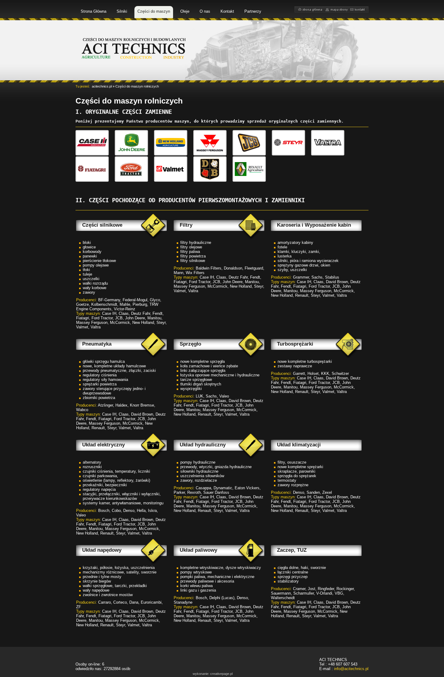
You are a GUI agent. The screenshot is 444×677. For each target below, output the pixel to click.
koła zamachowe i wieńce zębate (209, 366)
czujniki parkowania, (100, 476)
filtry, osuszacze (292, 462)
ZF (78, 607)
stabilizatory (288, 581)
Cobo (116, 510)
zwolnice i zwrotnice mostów (108, 594)
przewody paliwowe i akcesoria (207, 581)
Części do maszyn (153, 11)
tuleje (87, 274)
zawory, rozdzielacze (198, 480)
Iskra (152, 510)
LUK (199, 396)
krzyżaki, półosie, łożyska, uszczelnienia (119, 567)
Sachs (317, 277)
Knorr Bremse (142, 405)
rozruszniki (92, 467)
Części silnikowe (102, 225)
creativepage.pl (221, 673)
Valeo (224, 396)
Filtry (186, 225)
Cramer (299, 588)
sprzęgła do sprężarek (297, 476)
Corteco (120, 602)
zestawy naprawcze (295, 366)
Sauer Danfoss (216, 492)
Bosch (103, 510)
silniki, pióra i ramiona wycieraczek (308, 260)
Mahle (125, 304)
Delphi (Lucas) (221, 598)
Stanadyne (183, 602)
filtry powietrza (193, 256)
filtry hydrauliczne (195, 242)
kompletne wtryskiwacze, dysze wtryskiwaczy (220, 567)
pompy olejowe (96, 265)
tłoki (86, 269)
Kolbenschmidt (104, 304)
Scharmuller (303, 593)
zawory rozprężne (293, 485)
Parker (179, 492)
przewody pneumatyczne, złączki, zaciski (119, 370)
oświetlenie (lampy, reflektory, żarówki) (116, 480)
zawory (89, 292)
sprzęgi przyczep (292, 576)
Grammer (301, 277)
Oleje (184, 11)
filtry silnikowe (192, 260)
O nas (205, 11)
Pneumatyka (96, 344)
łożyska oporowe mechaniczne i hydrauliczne (219, 375)
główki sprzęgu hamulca (104, 361)
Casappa (203, 488)
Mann (178, 272)
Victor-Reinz (124, 309)
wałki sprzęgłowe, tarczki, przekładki (115, 585)
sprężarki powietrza (100, 384)
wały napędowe (96, 590)
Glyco (155, 300)
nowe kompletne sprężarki (300, 467)
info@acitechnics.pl (351, 668)
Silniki (122, 11)
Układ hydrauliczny (203, 445)
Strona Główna (93, 11)
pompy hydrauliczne (197, 462)
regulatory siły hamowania (105, 379)
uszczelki (91, 278)
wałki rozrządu (95, 283)
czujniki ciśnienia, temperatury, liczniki (116, 471)
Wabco (82, 409)
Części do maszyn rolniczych (137, 86)
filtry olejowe (191, 247)
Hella (141, 510)
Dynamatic (223, 488)
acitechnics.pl (102, 86)
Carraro (104, 602)
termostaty (287, 480)
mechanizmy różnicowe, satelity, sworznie (119, 572)
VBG (339, 593)
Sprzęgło (190, 344)
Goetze (82, 304)
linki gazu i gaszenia (198, 590)
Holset (313, 373)
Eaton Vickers (247, 488)
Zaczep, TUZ (292, 550)
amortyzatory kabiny (295, 242)
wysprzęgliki (191, 388)
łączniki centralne (293, 572)
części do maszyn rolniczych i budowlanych (134, 48)
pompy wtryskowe (196, 572)
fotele (282, 247)
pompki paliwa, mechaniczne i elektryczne (217, 576)
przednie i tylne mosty (102, 576)
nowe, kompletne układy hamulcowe (114, 366)
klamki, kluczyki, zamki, (299, 251)
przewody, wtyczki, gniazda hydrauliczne (216, 467)
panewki (90, 256)
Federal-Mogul (135, 300)
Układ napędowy (101, 550)
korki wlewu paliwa (196, 585)
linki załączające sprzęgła (202, 370)
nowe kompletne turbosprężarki (305, 361)
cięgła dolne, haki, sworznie (302, 567)
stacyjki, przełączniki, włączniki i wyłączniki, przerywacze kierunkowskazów (122, 496)
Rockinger (345, 588)
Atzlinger (105, 405)
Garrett (299, 373)
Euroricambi (151, 602)
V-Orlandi (324, 593)
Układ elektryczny (103, 445)
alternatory (92, 462)
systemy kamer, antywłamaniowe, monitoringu (123, 503)
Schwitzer (340, 373)
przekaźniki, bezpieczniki (105, 485)
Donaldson (233, 268)
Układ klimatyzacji (299, 445)
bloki (87, 242)
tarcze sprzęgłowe (196, 379)
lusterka (284, 256)
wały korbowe (94, 288)
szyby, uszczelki (292, 269)
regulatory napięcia (99, 489)
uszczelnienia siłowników (202, 476)
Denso (128, 510)
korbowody (92, 251)
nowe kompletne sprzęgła (202, 361)
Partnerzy (252, 11)
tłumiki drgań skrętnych (200, 384)
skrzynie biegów (97, 581)
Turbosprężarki (295, 344)
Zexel (327, 492)
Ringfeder (326, 588)
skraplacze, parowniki (296, 471)
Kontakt (227, 11)
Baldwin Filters (208, 268)
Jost (311, 588)
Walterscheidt (283, 598)
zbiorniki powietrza (99, 397)
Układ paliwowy (198, 550)
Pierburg (140, 304)
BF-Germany (109, 300)
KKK (325, 373)
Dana (133, 602)
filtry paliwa (190, 251)
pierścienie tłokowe (99, 260)
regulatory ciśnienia (100, 375)
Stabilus (332, 277)
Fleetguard (254, 268)
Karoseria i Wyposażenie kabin (314, 225)
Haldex (121, 405)
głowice (89, 247)
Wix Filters (195, 272)
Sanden (313, 492)
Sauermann (281, 593)
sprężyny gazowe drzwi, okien (304, 265)
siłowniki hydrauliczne (199, 471)
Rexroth (194, 492)
